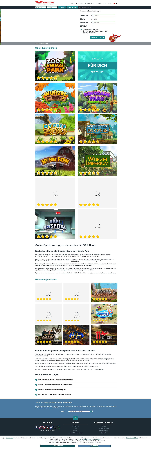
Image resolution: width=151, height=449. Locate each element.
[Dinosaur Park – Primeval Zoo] (97, 98)
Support (103, 433)
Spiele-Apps (75, 261)
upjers (44, 2)
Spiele (74, 3)
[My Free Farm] (55, 161)
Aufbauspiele (72, 256)
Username (84, 15)
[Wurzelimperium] (97, 161)
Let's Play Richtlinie (103, 428)
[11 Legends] (104, 335)
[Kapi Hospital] (55, 224)
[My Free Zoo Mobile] (97, 224)
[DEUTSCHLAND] (115, 4)
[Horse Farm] (76, 292)
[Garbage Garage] (48, 335)
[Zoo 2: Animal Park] (0, 27)
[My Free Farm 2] (97, 193)
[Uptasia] (55, 193)
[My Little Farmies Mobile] (48, 314)
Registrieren (72, 7)
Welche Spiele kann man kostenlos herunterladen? (55, 384)
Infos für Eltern (103, 430)
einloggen (97, 11)
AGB (87, 29)
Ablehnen (94, 446)
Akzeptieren (58, 446)
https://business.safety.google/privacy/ (89, 439)
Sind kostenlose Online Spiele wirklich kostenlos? (55, 379)
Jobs (75, 428)
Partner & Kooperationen (75, 433)
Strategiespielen (60, 256)
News (80, 3)
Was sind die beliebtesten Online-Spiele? (52, 389)
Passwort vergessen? (85, 7)
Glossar (103, 426)
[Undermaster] (76, 335)
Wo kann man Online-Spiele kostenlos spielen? (54, 394)
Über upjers (75, 426)
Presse (75, 430)
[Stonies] (104, 292)
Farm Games (85, 256)
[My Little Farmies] (97, 129)
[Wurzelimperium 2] (55, 98)
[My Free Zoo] (55, 129)
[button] (75, 418)
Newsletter (89, 3)
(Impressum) (9, 438)
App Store (38, 270)
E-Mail (82, 19)
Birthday (83, 26)
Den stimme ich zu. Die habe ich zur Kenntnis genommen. (95, 31)
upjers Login (59, 360)
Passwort (84, 22)
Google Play (51, 270)
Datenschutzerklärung (92, 31)
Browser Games (45, 259)
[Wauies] (104, 314)
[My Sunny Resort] (76, 314)
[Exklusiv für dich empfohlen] (97, 66)
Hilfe (110, 3)
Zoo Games (95, 256)
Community (100, 3)
